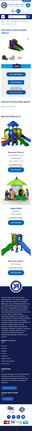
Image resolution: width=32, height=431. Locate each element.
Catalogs (4, 351)
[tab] (17, 66)
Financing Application (9, 388)
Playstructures (15, 21)
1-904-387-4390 (16, 89)
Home (2, 21)
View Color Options (16, 92)
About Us (4, 346)
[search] (28, 16)
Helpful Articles (6, 358)
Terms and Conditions (8, 361)
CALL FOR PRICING (16, 74)
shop (8, 21)
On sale (3, 353)
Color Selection (7, 399)
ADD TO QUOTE (16, 82)
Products (4, 348)
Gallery (16, 66)
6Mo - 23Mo (24, 21)
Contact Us (4, 356)
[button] (27, 39)
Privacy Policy (5, 363)
